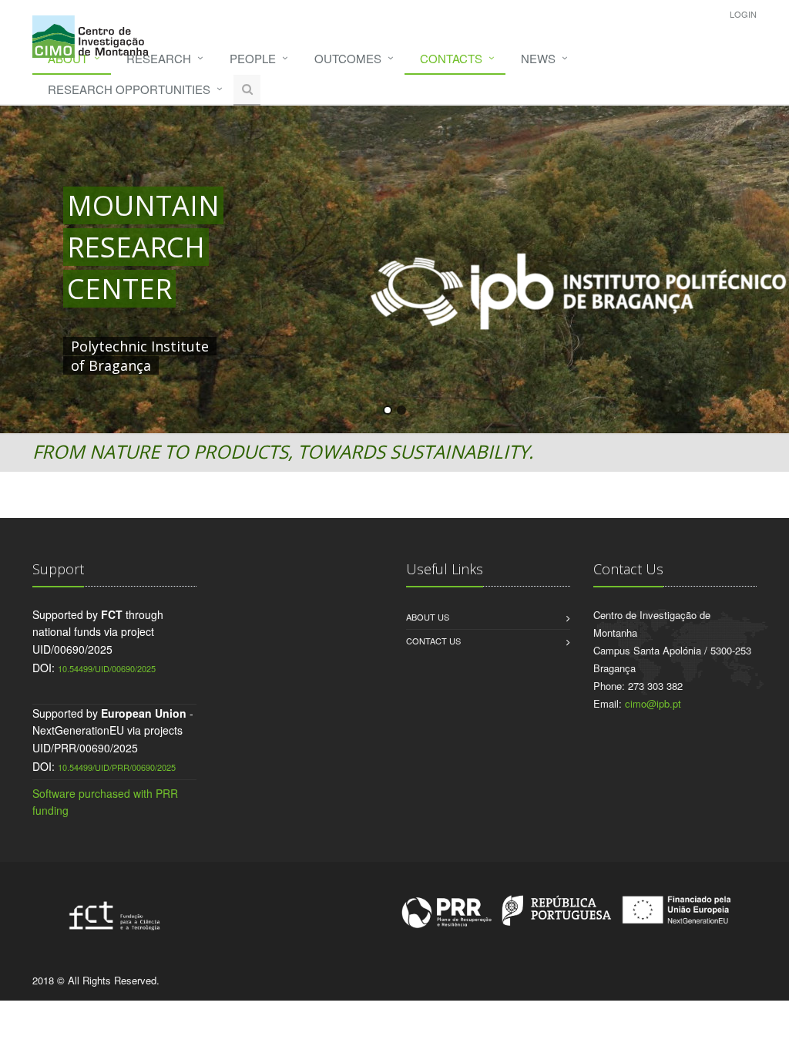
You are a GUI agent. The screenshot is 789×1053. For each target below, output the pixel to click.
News (538, 58)
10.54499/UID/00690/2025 (107, 668)
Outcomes (347, 58)
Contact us (433, 640)
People (253, 58)
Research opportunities (129, 89)
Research (158, 58)
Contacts (451, 58)
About (68, 58)
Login (743, 14)
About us (427, 617)
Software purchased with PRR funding (105, 802)
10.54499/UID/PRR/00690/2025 (117, 767)
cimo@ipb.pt (653, 703)
